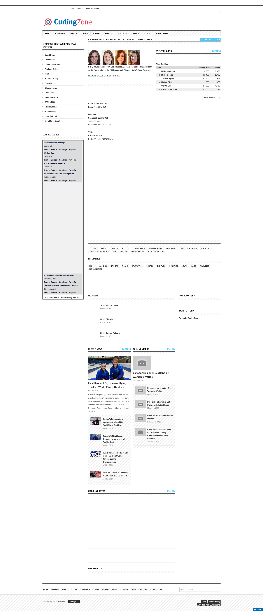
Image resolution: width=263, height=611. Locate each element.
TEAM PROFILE (113, 75)
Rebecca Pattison (169, 89)
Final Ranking (50, 106)
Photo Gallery (50, 111)
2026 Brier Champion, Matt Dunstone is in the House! (158, 403)
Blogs (147, 33)
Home (48, 33)
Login (96, 8)
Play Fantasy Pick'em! (70, 297)
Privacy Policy (214, 601)
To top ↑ (258, 610)
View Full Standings (212, 97)
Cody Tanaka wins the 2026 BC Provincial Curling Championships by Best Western (159, 434)
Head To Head (51, 116)
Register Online (51, 69)
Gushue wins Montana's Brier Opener (160, 417)
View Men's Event (52, 120)
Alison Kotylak (167, 78)
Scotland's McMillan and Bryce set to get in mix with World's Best (114, 438)
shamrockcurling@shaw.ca (101, 138)
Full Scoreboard (52, 297)
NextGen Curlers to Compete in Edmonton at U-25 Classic (115, 474)
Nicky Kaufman (168, 71)
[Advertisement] (63, 227)
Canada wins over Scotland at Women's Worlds (151, 375)
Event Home (50, 55)
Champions (50, 59)
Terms (203, 601)
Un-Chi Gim (166, 85)
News (136, 33)
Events (73, 33)
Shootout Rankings (99, 251)
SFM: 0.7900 (50, 102)
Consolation (50, 83)
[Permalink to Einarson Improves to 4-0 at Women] (140, 390)
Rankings (60, 33)
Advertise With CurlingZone (208, 604)
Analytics (123, 33)
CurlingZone (74, 601)
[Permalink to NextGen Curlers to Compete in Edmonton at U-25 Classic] (95, 474)
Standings (63, 149)
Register (89, 8)
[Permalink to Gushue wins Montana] (140, 418)
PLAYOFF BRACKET (97, 75)
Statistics (137, 266)
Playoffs (72, 149)
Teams (85, 33)
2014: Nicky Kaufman (109, 305)
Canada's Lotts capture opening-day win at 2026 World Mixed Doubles (113, 422)
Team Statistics (51, 97)
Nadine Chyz (166, 82)
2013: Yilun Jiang (107, 319)
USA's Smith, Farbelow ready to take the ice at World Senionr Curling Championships (115, 457)
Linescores (49, 92)
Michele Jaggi (167, 74)
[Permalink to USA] (95, 454)
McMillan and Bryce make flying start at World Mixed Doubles (107, 385)
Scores (96, 33)
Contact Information (53, 64)
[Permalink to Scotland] (95, 437)
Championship (51, 88)
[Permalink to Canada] (95, 420)
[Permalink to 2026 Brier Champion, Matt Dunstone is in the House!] (140, 404)
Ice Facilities (161, 33)
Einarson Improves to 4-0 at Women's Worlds (159, 389)
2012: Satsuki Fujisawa (110, 333)
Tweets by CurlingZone (188, 318)
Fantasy (109, 33)
